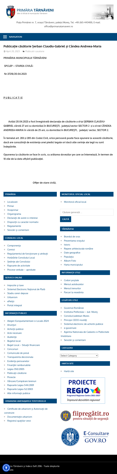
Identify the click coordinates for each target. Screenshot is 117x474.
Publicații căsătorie (17, 373)
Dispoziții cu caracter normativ (23, 222)
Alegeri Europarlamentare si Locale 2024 (28, 320)
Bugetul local (14, 340)
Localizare (12, 201)
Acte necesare (14, 333)
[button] (6, 468)
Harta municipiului (73, 264)
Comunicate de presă (18, 353)
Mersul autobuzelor (74, 284)
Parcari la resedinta (73, 292)
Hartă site (69, 371)
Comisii (11, 249)
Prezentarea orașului (74, 240)
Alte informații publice (18, 393)
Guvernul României (74, 307)
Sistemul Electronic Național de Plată (26, 289)
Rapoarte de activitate (18, 265)
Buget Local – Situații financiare (23, 345)
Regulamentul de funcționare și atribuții (27, 253)
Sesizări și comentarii (18, 230)
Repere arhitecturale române (78, 248)
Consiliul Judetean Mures (76, 315)
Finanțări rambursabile (18, 365)
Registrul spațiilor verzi (19, 420)
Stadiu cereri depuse (17, 293)
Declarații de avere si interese (22, 217)
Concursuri (12, 349)
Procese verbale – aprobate (21, 269)
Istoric (67, 244)
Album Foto (70, 260)
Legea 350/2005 (15, 369)
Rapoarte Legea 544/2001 (20, 385)
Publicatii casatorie (34, 51)
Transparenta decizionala (20, 357)
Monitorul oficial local (75, 201)
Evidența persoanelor (18, 361)
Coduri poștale (71, 280)
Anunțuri (11, 324)
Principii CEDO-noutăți (75, 320)
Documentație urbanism (19, 416)
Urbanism (12, 297)
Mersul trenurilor (72, 288)
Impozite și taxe (15, 285)
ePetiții (10, 301)
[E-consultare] (85, 445)
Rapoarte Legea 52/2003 (20, 389)
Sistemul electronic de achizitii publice (83, 324)
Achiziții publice (15, 329)
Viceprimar (12, 209)
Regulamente (14, 226)
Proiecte (11, 377)
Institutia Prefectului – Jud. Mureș (81, 311)
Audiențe (12, 337)
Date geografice (72, 252)
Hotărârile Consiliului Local (21, 257)
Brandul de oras (72, 236)
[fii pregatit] (85, 422)
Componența (14, 245)
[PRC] (83, 403)
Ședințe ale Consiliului (18, 261)
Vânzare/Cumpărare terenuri (21, 381)
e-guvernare (70, 327)
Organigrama (14, 213)
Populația (69, 256)
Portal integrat (14, 305)
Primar (10, 206)
